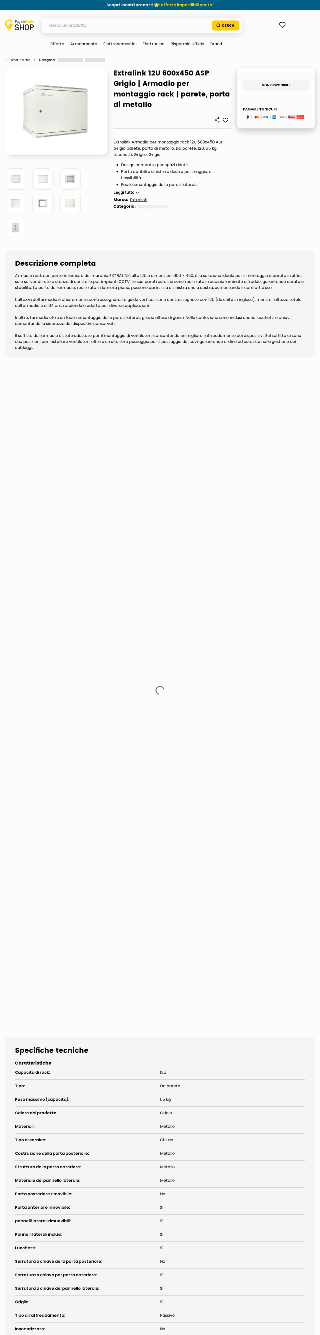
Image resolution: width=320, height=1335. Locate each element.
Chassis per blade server (163, 60)
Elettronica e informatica (76, 60)
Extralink (138, 200)
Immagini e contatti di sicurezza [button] (39, 738)
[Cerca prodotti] (225, 25)
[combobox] (142, 25)
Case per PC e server (38, 776)
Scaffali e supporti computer (110, 776)
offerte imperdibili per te (186, 5)
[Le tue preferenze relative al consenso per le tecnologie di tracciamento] (311, 1326)
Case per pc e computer (120, 60)
